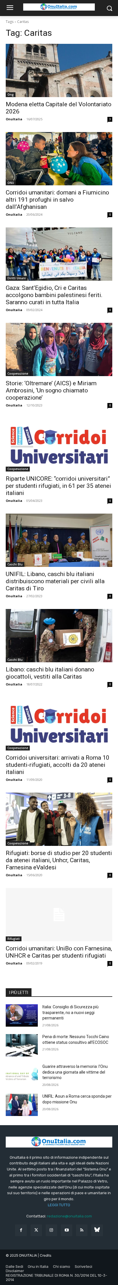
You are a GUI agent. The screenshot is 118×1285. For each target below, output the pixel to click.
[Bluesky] (97, 1230)
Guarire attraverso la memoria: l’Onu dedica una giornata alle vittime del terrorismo (75, 1072)
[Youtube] (66, 1230)
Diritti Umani (16, 278)
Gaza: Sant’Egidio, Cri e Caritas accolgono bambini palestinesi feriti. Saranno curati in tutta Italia (54, 295)
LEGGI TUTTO (59, 1205)
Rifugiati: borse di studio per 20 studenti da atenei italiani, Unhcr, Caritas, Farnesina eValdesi (59, 860)
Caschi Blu (15, 564)
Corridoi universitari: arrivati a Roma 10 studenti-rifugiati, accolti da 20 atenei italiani (57, 764)
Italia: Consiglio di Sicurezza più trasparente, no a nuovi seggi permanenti (70, 1012)
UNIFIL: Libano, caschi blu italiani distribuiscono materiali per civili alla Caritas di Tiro (55, 581)
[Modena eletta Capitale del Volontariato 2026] (59, 70)
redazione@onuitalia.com (69, 1216)
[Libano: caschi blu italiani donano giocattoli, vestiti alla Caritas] (59, 635)
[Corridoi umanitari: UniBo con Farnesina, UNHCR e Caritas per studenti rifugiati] (59, 914)
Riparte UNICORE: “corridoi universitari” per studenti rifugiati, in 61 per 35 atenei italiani (58, 485)
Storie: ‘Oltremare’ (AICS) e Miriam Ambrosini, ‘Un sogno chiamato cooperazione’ (51, 390)
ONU (10, 183)
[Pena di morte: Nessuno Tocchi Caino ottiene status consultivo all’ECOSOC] (22, 1045)
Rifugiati (13, 939)
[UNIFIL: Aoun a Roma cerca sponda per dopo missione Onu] (22, 1105)
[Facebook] (20, 1230)
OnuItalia (14, 119)
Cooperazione (17, 374)
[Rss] (81, 1230)
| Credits (44, 1255)
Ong (10, 95)
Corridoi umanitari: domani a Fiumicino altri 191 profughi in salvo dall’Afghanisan (57, 199)
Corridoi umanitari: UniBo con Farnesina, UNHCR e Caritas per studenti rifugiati (59, 952)
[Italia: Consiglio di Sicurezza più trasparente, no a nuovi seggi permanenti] (22, 1015)
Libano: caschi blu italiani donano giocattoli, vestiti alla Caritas (50, 673)
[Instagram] (51, 1230)
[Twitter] (36, 1230)
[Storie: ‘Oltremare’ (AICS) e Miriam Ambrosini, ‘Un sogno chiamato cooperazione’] (59, 349)
